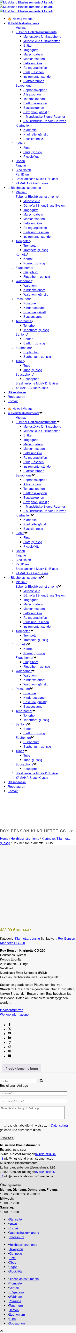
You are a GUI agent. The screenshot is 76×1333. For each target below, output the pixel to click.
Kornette (21, 254)
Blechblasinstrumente (24, 1279)
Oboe (12, 1262)
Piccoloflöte (31, 156)
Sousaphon (31, 379)
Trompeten (23, 241)
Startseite (15, 1219)
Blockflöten (23, 170)
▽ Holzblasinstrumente (23, 23)
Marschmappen (34, 58)
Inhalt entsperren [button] (11, 1010)
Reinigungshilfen (35, 67)
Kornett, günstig (34, 263)
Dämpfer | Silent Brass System (44, 205)
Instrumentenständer (37, 76)
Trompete (29, 245)
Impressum (16, 1237)
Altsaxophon (32, 94)
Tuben (20, 361)
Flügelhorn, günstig (36, 276)
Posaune (29, 303)
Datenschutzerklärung (24, 1232)
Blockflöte (15, 1271)
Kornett (28, 259)
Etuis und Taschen (36, 232)
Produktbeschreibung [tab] (21, 1068)
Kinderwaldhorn (34, 290)
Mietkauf (21, 27)
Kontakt (13, 401)
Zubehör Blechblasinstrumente (37, 196)
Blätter (27, 45)
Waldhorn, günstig (35, 294)
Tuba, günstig (32, 370)
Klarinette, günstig (35, 134)
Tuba (26, 365)
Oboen (20, 161)
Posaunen (23, 299)
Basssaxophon (33, 107)
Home (4, 838)
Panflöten (22, 174)
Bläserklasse (17, 392)
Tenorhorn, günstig (36, 330)
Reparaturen (16, 396)
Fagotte (21, 165)
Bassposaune (32, 316)
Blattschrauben (33, 81)
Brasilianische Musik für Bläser (37, 178)
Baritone (21, 334)
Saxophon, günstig (36, 112)
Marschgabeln (33, 54)
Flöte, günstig (32, 152)
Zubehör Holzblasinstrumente (36, 32)
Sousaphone (24, 374)
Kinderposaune (34, 307)
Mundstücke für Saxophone (42, 36)
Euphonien (23, 347)
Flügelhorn (30, 272)
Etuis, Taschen (33, 72)
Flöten (20, 143)
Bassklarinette (33, 138)
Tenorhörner (24, 321)
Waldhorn (30, 285)
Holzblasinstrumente (25, 838)
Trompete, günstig (35, 250)
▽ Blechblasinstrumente (24, 187)
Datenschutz (59, 1125)
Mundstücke (31, 201)
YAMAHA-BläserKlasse (32, 183)
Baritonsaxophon (35, 103)
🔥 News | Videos (20, 18)
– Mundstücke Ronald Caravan (44, 121)
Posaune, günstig (35, 312)
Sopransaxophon (35, 90)
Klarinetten (23, 125)
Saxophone (24, 85)
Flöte (26, 147)
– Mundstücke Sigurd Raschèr (44, 116)
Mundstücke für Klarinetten (41, 41)
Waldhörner (24, 281)
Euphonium (31, 352)
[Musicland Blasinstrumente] (26, 6)
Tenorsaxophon (34, 98)
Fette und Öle (32, 63)
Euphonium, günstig (37, 356)
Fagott (13, 1267)
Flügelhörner (24, 267)
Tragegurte (30, 50)
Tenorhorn (30, 325)
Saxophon (16, 1249)
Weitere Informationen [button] (15, 1014)
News (13, 1223)
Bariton (28, 339)
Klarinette (30, 130)
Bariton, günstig (34, 343)
